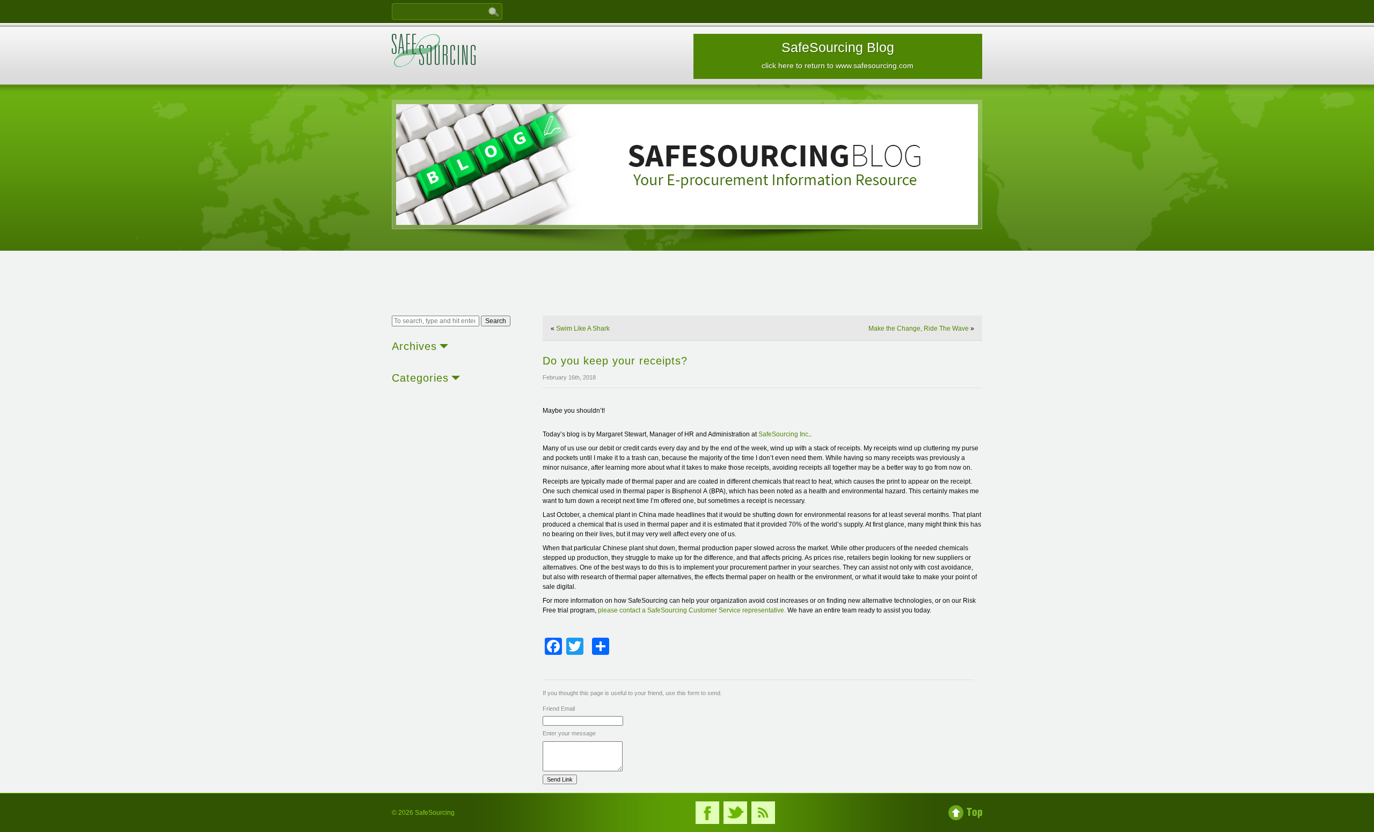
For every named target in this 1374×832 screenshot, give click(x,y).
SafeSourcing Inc (783, 434)
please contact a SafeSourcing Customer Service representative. (692, 610)
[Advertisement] (687, 284)
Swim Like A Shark (583, 328)
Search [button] (495, 321)
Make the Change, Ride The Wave (918, 328)
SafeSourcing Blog (837, 55)
